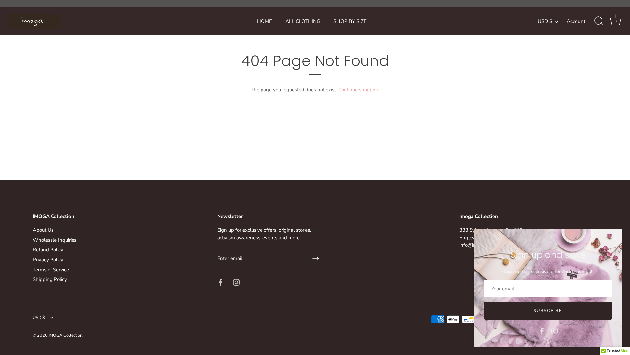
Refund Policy (48, 250)
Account (576, 21)
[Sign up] (315, 258)
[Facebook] (541, 330)
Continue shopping (359, 89)
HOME (264, 21)
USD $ (545, 21)
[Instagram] (554, 330)
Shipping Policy (50, 279)
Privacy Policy (48, 259)
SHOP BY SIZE (350, 21)
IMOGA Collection (65, 335)
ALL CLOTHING (302, 21)
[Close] (613, 238)
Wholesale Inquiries (54, 240)
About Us (43, 230)
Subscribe (548, 311)
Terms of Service (51, 269)
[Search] (599, 21)
